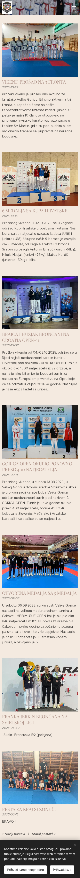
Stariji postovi (42, 834)
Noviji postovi (15, 834)
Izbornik (74, 7)
